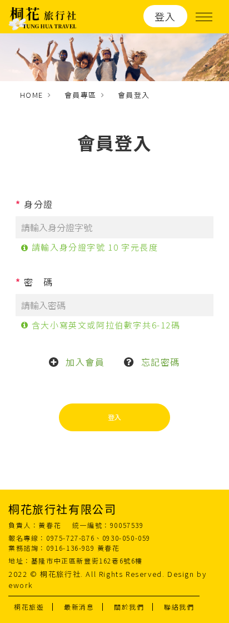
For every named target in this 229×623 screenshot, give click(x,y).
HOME (31, 94)
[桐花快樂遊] (42, 16)
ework (20, 585)
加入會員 (85, 361)
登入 (165, 16)
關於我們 (129, 606)
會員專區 (80, 94)
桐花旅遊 (29, 606)
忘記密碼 (160, 361)
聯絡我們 (179, 606)
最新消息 (79, 606)
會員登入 (134, 94)
